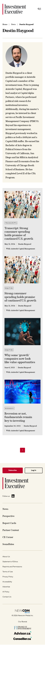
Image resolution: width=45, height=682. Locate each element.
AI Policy (5, 592)
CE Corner (7, 537)
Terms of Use (7, 572)
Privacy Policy (7, 577)
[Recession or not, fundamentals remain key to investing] (22, 392)
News (13, 24)
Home (4, 24)
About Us (6, 557)
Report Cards (9, 523)
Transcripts (11, 223)
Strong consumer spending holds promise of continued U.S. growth (20, 297)
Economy (9, 408)
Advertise (6, 587)
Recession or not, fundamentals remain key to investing (18, 417)
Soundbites (8, 544)
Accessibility (7, 582)
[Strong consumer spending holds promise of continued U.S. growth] (22, 269)
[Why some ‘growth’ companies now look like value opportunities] (22, 331)
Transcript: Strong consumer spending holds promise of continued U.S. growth (18, 233)
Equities (9, 288)
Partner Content (10, 530)
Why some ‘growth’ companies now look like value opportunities (19, 358)
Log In (33, 470)
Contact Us (6, 597)
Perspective (8, 516)
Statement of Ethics (10, 562)
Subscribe (12, 470)
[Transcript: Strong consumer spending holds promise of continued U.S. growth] (22, 204)
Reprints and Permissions (12, 567)
